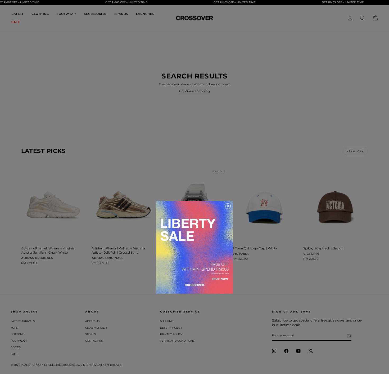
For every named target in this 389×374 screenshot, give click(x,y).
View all (355, 150)
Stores (90, 334)
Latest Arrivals (23, 321)
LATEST (17, 14)
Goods (16, 347)
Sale (14, 354)
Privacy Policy (171, 334)
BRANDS (121, 14)
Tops (14, 327)
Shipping (166, 321)
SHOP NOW (220, 279)
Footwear (18, 340)
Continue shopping (194, 91)
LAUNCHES (145, 14)
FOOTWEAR (66, 14)
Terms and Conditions (177, 340)
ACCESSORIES (95, 14)
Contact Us (94, 340)
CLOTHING (40, 14)
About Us (92, 321)
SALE (15, 22)
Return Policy (171, 327)
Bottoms (17, 334)
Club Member (96, 327)
